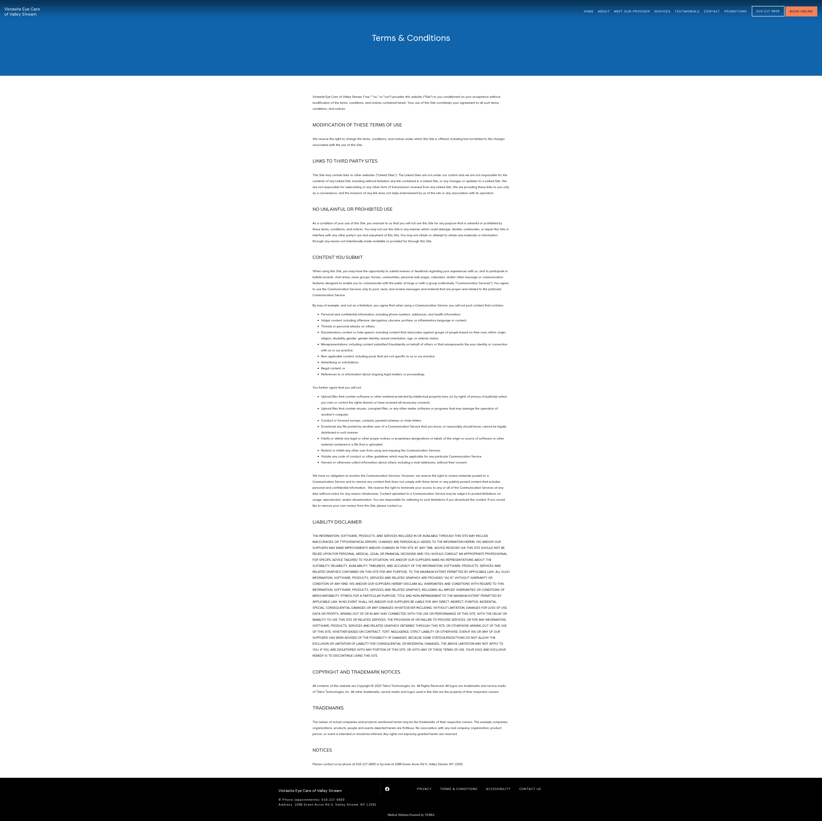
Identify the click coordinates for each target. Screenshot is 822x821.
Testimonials (687, 11)
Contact (712, 11)
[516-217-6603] (768, 16)
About (604, 11)
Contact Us (530, 789)
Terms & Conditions (458, 789)
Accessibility (498, 789)
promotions (735, 11)
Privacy (424, 789)
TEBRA (430, 815)
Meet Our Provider (632, 11)
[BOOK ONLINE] (801, 16)
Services (662, 11)
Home (589, 11)
